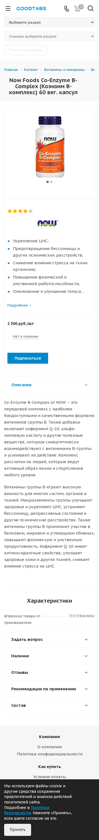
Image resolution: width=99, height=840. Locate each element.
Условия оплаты (49, 776)
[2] (15, 211)
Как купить (49, 766)
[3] (20, 211)
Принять (18, 829)
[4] (25, 211)
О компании (49, 746)
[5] (31, 211)
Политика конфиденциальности (49, 753)
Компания (49, 736)
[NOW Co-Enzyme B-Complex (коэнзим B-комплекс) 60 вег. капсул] (49, 146)
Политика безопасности (26, 810)
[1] (10, 211)
